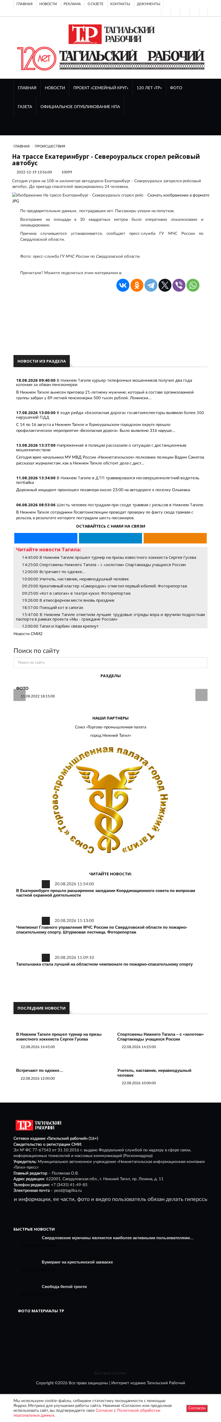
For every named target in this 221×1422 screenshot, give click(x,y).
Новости (48, 4)
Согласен (196, 1408)
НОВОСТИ (55, 88)
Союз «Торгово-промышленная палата (110, 727)
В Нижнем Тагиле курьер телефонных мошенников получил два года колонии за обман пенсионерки (104, 382)
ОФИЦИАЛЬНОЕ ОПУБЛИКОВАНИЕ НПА (80, 107)
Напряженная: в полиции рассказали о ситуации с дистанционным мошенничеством (101, 447)
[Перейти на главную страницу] (110, 34)
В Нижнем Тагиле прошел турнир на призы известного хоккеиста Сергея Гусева (59, 1036)
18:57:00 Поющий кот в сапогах (52, 607)
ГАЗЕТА (25, 107)
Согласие (104, 1411)
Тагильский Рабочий (166, 1383)
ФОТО (176, 88)
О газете (95, 4)
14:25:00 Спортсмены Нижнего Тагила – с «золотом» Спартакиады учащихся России (104, 564)
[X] (164, 285)
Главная (24, 4)
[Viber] (178, 285)
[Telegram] (194, 12)
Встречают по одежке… (39, 1070)
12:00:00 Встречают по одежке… (53, 571)
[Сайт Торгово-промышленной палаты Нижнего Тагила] (110, 801)
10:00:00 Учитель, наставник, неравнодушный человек (75, 578)
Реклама (72, 4)
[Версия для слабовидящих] (165, 12)
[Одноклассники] (203, 12)
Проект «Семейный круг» (100, 88)
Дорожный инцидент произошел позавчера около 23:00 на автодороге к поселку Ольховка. (103, 490)
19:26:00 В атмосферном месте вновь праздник (68, 600)
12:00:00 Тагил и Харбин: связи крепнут (60, 626)
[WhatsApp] (193, 285)
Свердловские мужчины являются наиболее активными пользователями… (118, 1237)
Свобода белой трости (64, 1286)
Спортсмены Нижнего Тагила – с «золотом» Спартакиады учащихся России (160, 1036)
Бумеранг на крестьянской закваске (77, 1262)
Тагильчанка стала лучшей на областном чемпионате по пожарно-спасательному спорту (104, 964)
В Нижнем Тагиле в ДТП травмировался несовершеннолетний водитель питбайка (107, 480)
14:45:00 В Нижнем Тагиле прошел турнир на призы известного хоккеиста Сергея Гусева (109, 557)
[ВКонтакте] (184, 12)
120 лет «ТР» (149, 88)
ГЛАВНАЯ (27, 88)
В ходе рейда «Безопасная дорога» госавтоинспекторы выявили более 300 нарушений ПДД (110, 415)
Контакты (120, 4)
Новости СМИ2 (28, 634)
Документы (148, 4)
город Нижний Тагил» (110, 736)
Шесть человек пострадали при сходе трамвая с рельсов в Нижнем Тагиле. (130, 504)
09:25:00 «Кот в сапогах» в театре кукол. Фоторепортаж (76, 593)
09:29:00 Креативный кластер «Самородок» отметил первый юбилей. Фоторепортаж (104, 585)
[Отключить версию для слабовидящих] (175, 12)
